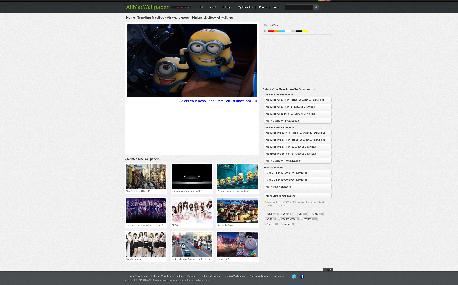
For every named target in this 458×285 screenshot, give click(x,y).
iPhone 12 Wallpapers (138, 276)
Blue (282, 31)
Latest (212, 7)
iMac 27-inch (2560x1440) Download (287, 172)
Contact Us (279, 276)
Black (299, 31)
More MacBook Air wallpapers (282, 120)
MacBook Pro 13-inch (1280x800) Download (291, 146)
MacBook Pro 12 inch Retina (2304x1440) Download (295, 132)
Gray (293, 31)
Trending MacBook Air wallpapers (163, 17)
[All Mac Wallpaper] (147, 10)
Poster (276, 7)
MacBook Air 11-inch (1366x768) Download (290, 113)
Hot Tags (227, 7)
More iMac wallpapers (278, 186)
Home (130, 17)
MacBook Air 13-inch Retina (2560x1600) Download (295, 99)
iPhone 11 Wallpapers (164, 276)
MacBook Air (179, 7)
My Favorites (245, 7)
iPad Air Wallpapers (235, 276)
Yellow (305, 31)
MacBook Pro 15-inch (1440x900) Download (291, 153)
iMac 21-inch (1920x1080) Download (287, 179)
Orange (276, 31)
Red (271, 31)
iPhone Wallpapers (211, 276)
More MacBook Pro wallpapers (283, 160)
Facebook (302, 277)
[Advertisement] (192, 128)
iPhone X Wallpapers (187, 276)
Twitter (294, 277)
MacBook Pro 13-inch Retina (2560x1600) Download (295, 139)
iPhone (263, 7)
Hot (201, 7)
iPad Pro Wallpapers (259, 276)
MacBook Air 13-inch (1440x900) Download (290, 106)
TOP (329, 269)
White (288, 31)
